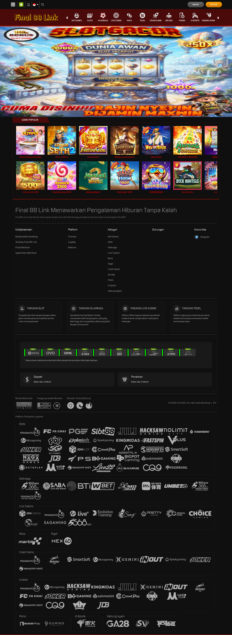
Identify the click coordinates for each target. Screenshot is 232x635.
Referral (72, 247)
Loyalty (72, 242)
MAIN (33, 140)
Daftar (213, 4)
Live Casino (116, 20)
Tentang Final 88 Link (26, 242)
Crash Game (155, 20)
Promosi (72, 236)
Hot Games (77, 20)
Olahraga (103, 20)
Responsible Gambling (26, 236)
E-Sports (195, 20)
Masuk (195, 4)
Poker (182, 20)
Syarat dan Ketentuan (26, 252)
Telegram (204, 236)
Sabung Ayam (208, 20)
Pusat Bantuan (22, 247)
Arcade (169, 20)
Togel (142, 20)
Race (129, 20)
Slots (90, 20)
